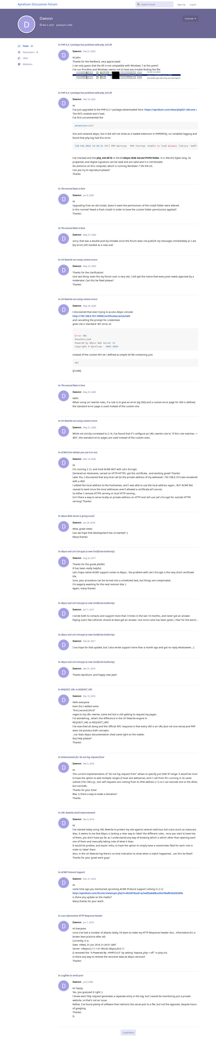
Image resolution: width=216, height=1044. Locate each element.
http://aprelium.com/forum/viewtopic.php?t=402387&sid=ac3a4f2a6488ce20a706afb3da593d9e (128, 893)
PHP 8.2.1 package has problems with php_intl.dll (86, 44)
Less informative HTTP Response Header (81, 915)
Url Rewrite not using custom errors (79, 259)
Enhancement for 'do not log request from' (83, 757)
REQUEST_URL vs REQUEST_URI (76, 689)
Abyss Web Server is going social (77, 516)
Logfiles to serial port (72, 975)
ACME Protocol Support (73, 872)
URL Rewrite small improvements (78, 812)
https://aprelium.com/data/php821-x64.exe (169, 109)
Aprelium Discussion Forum (37, 4)
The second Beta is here (73, 188)
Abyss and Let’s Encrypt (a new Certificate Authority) (88, 551)
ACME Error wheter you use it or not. (79, 452)
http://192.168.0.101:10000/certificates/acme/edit (101, 316)
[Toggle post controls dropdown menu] (195, 82)
